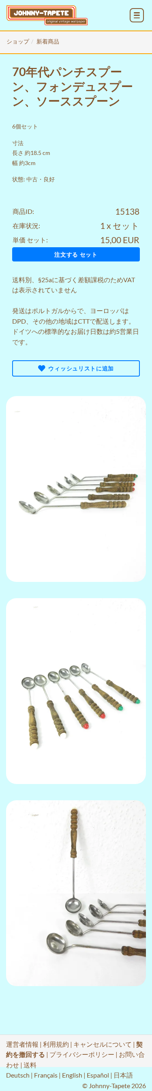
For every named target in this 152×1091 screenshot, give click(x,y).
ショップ (17, 41)
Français (46, 1075)
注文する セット (76, 254)
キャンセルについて (102, 1044)
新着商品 (47, 41)
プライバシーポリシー (81, 1054)
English (72, 1075)
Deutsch (18, 1075)
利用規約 (56, 1044)
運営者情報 (22, 1044)
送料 (18, 279)
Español (98, 1075)
